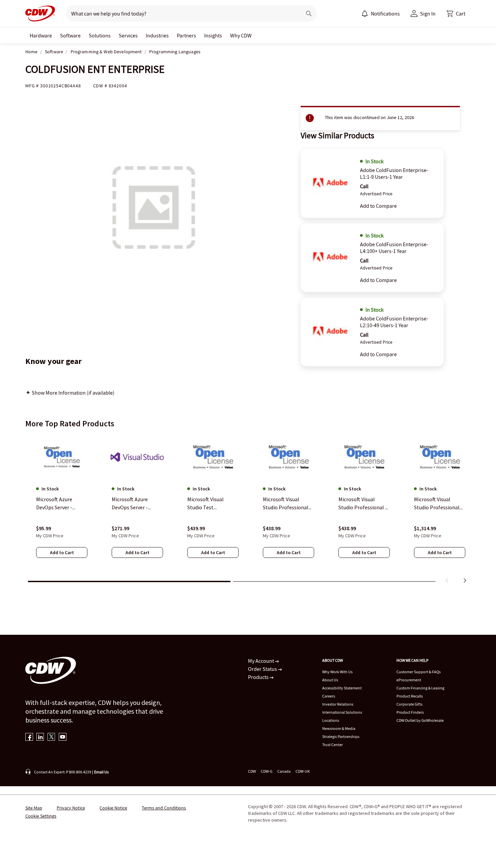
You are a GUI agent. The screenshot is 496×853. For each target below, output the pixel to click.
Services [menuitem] (128, 35)
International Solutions (342, 712)
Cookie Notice (113, 808)
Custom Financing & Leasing (420, 687)
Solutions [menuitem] (100, 35)
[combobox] (181, 13)
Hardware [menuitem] (41, 35)
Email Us (101, 771)
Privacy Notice (71, 808)
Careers (328, 696)
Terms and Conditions (164, 808)
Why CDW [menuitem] (241, 35)
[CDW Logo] (40, 13)
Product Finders (410, 712)
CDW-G (266, 771)
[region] (248, 510)
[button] (455, 13)
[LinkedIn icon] (40, 737)
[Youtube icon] (62, 737)
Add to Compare (378, 205)
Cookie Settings (40, 816)
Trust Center (332, 744)
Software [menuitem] (70, 35)
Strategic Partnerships (340, 736)
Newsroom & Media (338, 728)
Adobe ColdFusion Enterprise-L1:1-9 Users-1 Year (394, 173)
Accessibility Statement (342, 687)
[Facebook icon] (29, 737)
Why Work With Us (337, 671)
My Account (261, 660)
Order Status (263, 668)
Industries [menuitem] (157, 35)
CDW (252, 771)
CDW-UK (303, 771)
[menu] (380, 13)
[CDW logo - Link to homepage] (40, 13)
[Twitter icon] (51, 737)
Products (259, 677)
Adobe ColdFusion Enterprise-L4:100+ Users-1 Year (394, 247)
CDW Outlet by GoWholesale (420, 720)
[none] (41, 35)
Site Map (33, 808)
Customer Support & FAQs (418, 671)
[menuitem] (364, 13)
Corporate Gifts (409, 704)
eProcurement (408, 679)
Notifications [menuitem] (385, 13)
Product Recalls (409, 696)
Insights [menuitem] (213, 35)
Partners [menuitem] (186, 35)
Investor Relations (337, 704)
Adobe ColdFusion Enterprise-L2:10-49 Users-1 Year (394, 322)
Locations (330, 720)
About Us (330, 679)
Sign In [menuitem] (428, 13)
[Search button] (308, 13)
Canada (284, 771)
